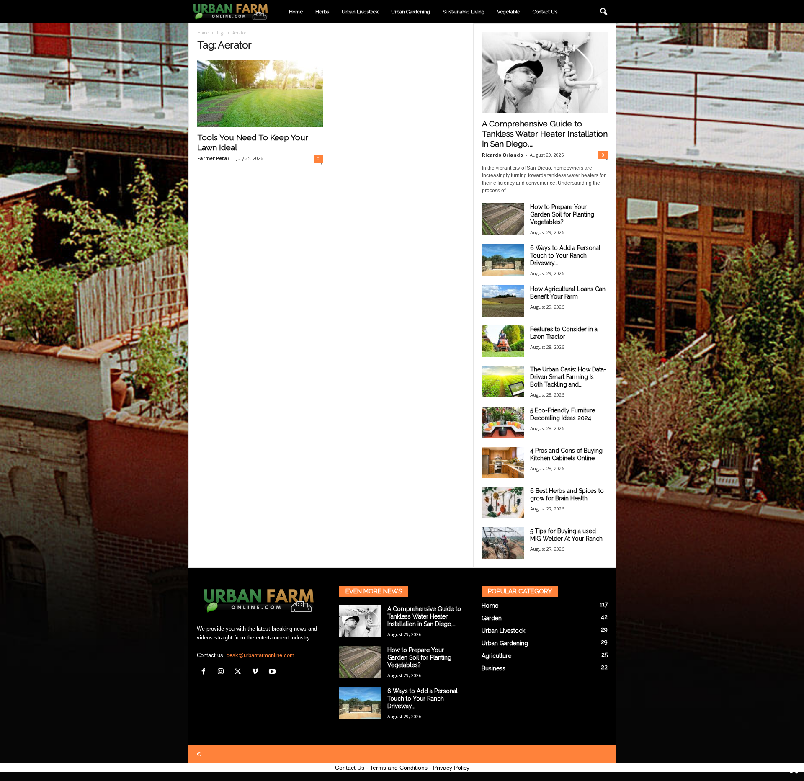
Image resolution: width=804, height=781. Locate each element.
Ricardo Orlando (502, 155)
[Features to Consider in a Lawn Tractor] (503, 341)
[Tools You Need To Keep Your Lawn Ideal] (260, 93)
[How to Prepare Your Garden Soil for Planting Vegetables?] (503, 219)
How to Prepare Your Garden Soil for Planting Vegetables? (562, 214)
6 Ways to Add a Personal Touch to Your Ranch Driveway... (565, 255)
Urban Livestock (360, 12)
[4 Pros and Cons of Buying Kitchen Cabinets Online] (503, 462)
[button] (603, 12)
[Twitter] (239, 672)
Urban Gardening (410, 12)
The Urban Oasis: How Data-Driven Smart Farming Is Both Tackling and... (568, 377)
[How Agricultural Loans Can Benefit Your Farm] (503, 301)
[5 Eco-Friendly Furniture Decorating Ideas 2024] (503, 422)
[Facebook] (205, 672)
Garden (492, 618)
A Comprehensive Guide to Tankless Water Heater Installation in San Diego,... (545, 133)
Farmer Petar (213, 158)
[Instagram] (222, 672)
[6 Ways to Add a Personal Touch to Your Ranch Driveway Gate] (503, 260)
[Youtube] (273, 672)
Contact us (545, 12)
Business (493, 668)
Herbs (322, 12)
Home (296, 12)
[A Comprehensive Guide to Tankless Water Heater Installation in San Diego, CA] (545, 72)
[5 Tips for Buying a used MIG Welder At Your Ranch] (503, 543)
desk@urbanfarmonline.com (260, 655)
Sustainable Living (463, 12)
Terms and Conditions (399, 767)
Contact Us (349, 767)
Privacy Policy (451, 767)
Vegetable (508, 12)
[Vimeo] (256, 672)
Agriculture (496, 655)
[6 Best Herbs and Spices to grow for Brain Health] (503, 502)
